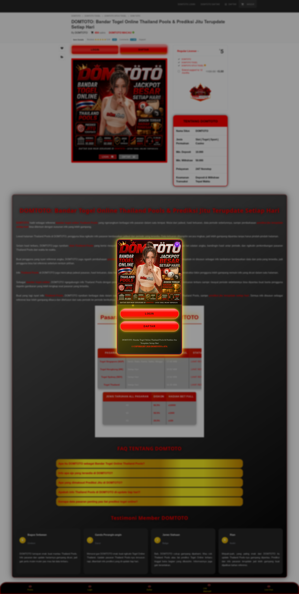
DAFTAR (149, 326)
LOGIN (149, 313)
